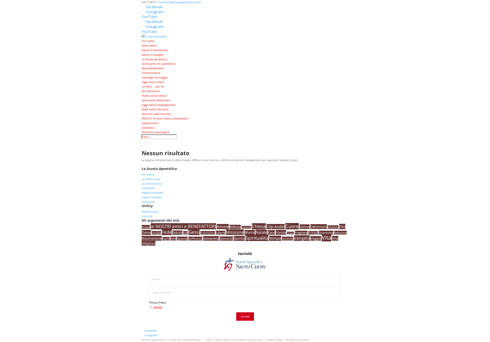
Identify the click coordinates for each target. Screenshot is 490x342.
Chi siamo (148, 41)
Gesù (194, 232)
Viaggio (315, 238)
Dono (146, 232)
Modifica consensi (297, 340)
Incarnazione (207, 233)
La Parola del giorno (154, 59)
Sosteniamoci (150, 123)
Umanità (287, 238)
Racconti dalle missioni (156, 114)
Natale (261, 232)
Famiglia (156, 233)
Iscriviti (245, 316)
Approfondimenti (153, 68)
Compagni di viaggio (155, 77)
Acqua (146, 227)
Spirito (239, 238)
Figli (185, 233)
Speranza (226, 238)
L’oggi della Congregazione (158, 105)
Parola (281, 232)
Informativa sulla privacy (246, 340)
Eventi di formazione (155, 50)
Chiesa (259, 226)
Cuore (292, 226)
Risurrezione (152, 238)
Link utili (147, 216)
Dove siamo (149, 45)
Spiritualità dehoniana (156, 100)
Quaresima (326, 233)
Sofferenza (195, 238)
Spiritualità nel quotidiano (158, 64)
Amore (223, 226)
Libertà (220, 233)
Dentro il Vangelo (153, 55)
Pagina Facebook (152, 192)
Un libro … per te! (153, 86)
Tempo (275, 238)
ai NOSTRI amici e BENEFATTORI (183, 226)
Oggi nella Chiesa (153, 82)
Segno (166, 238)
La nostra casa (151, 179)
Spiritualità (257, 238)
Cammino (246, 227)
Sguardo (182, 238)
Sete (173, 238)
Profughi (313, 233)
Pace (271, 232)
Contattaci (148, 128)
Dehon (305, 226)
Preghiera (301, 233)
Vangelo (302, 238)
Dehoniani (318, 226)
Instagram (148, 202)
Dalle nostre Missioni (155, 109)
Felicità (177, 232)
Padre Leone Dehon (154, 96)
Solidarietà (211, 238)
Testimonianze (151, 73)
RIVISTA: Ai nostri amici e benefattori (165, 118)
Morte (249, 232)
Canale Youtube (152, 197)
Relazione (340, 233)
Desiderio (333, 227)
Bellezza (235, 227)
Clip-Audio (275, 226)
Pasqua (290, 233)
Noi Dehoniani (151, 91)
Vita (326, 237)
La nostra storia (152, 183)
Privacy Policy (157, 302)
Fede (167, 232)
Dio (342, 226)
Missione (235, 232)
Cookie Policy (274, 340)
